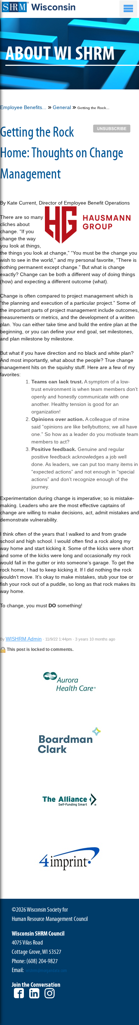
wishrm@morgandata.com (46, 970)
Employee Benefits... (23, 107)
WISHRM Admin (24, 639)
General (62, 107)
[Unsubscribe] (113, 128)
